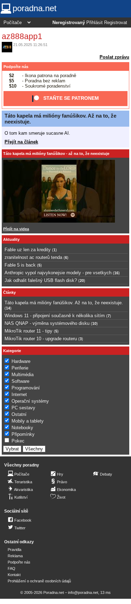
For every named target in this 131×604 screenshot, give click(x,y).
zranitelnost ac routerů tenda (33, 257)
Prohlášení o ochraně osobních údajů (39, 581)
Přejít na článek (21, 141)
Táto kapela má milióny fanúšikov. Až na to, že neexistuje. (64, 302)
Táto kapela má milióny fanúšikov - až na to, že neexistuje (56, 153)
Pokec (18, 440)
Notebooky (22, 427)
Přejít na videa (16, 229)
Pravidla (14, 549)
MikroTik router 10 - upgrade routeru (41, 338)
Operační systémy (30, 401)
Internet (19, 394)
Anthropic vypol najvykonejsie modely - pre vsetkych (58, 272)
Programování (26, 387)
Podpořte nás (15, 67)
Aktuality (11, 239)
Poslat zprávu (114, 57)
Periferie (20, 368)
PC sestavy (23, 407)
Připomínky (23, 434)
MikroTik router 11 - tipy (28, 331)
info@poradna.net (83, 592)
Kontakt (14, 575)
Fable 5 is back (20, 265)
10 (94, 323)
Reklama (15, 556)
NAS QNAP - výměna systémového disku (47, 323)
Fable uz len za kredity (28, 249)
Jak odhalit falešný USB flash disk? (41, 280)
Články (9, 292)
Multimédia (23, 374)
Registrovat (115, 22)
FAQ (11, 568)
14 (8, 308)
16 (116, 273)
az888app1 (22, 36)
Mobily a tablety (28, 421)
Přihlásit (94, 22)
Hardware (21, 361)
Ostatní (19, 414)
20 (82, 280)
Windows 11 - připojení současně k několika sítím (55, 315)
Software (20, 381)
